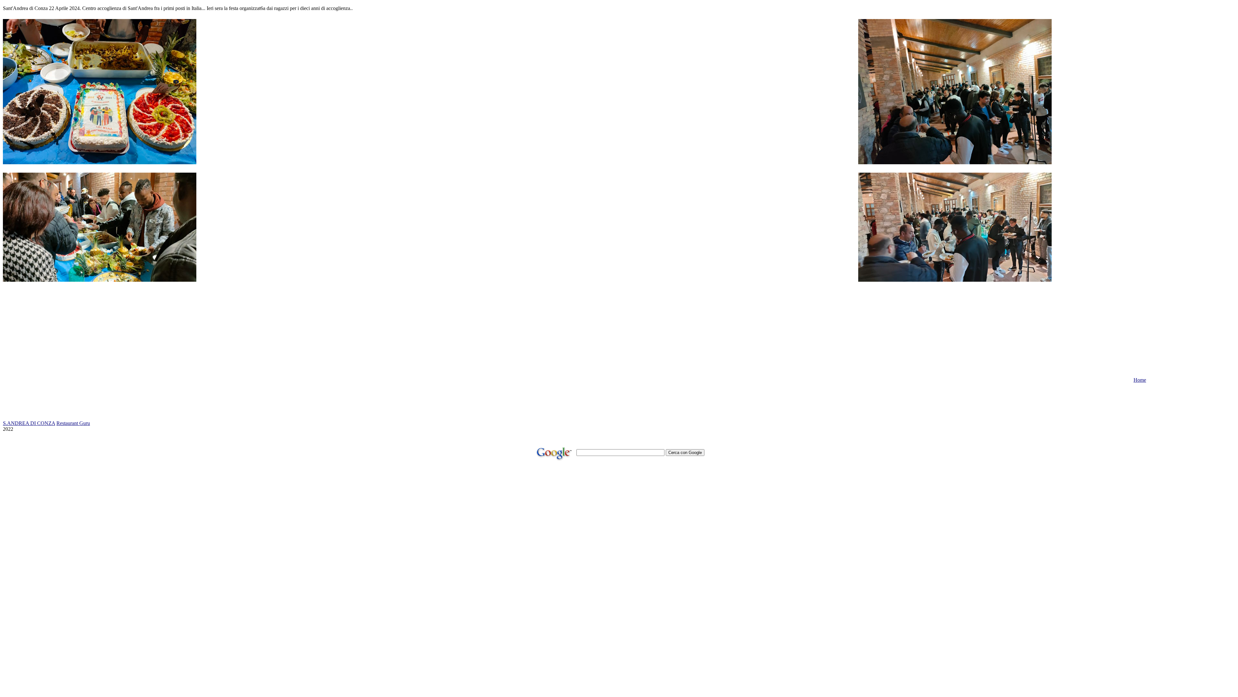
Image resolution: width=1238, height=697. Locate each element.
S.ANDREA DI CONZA (29, 423)
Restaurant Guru (73, 423)
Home (1140, 380)
